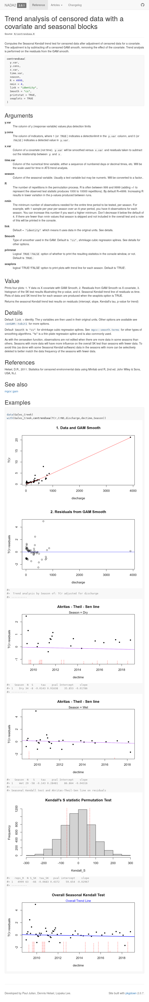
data (10, 414)
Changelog (75, 5)
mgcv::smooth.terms (105, 329)
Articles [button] (56, 5)
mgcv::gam (11, 391)
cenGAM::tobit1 (16, 323)
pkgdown (131, 993)
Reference (38, 5)
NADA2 (10, 4)
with (10, 418)
